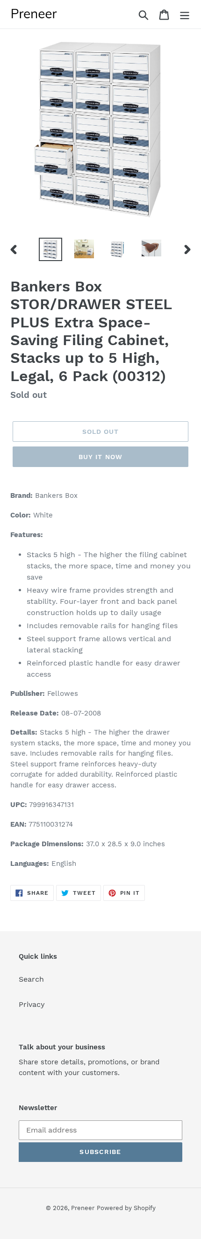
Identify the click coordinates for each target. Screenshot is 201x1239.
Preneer (82, 1207)
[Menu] (184, 14)
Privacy (32, 1004)
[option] (50, 249)
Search (31, 979)
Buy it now (100, 456)
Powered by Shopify (126, 1207)
